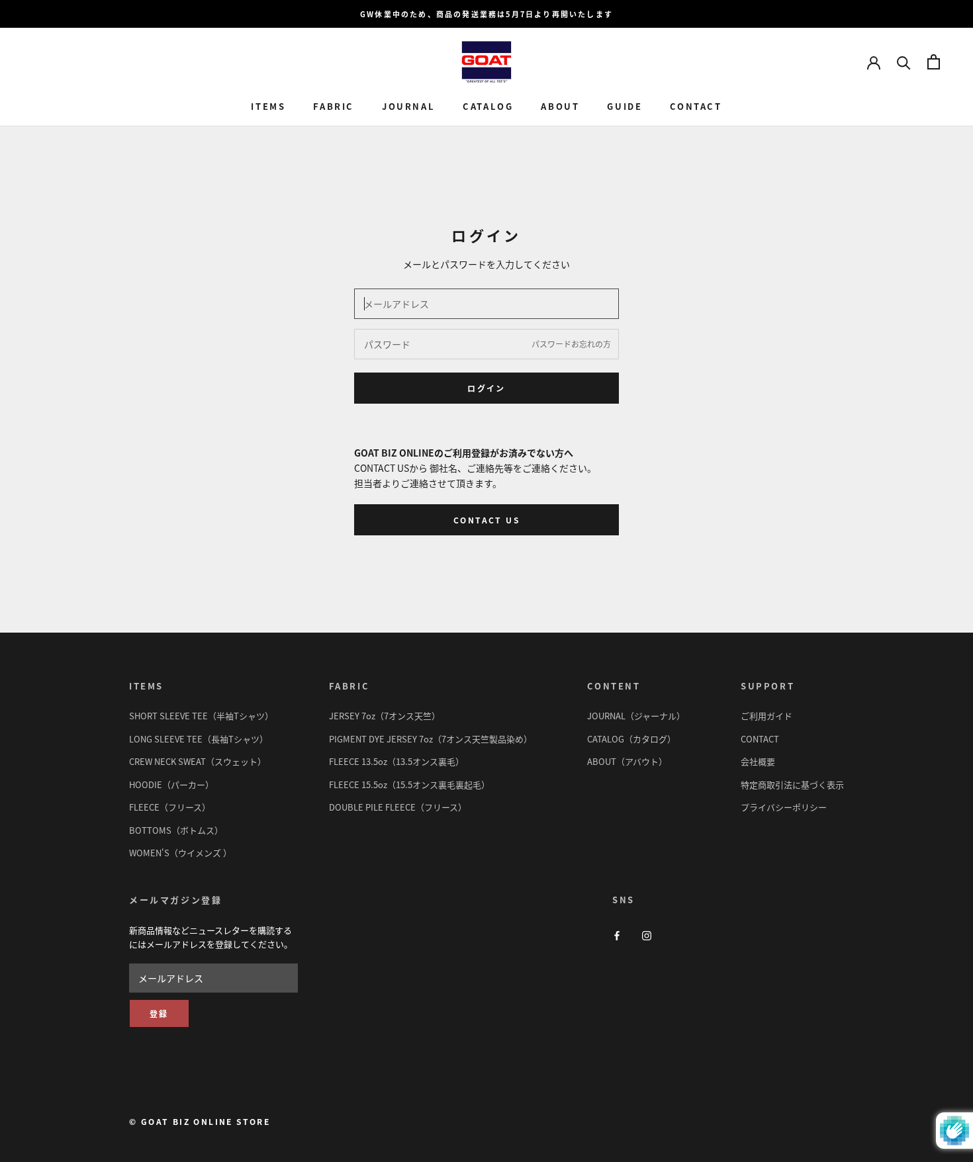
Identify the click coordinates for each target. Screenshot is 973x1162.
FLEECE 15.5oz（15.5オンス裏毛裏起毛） (409, 784)
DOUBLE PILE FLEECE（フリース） (398, 807)
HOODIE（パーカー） (171, 784)
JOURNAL (408, 107)
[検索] (904, 62)
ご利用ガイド (766, 715)
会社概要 (758, 761)
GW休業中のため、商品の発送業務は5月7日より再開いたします (486, 14)
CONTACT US (486, 519)
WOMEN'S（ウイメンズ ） (180, 852)
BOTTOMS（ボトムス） (176, 830)
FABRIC (333, 107)
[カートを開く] (933, 61)
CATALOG (488, 107)
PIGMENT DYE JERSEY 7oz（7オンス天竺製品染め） (430, 739)
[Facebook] (617, 934)
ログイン (486, 388)
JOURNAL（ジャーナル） (636, 715)
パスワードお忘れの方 (571, 343)
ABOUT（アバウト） (627, 761)
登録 (159, 1013)
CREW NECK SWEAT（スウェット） (197, 761)
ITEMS (268, 107)
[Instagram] (646, 934)
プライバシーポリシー (784, 807)
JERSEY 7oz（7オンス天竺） (384, 715)
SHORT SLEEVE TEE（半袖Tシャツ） (201, 715)
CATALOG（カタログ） (631, 739)
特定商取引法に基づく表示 (792, 784)
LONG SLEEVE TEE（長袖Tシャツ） (198, 739)
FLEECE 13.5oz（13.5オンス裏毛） (396, 761)
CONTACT (695, 107)
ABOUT (560, 107)
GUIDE (624, 107)
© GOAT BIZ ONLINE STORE (199, 1121)
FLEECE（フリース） (169, 807)
